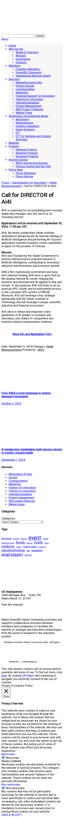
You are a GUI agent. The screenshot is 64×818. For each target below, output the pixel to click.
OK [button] (24, 675)
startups (28, 555)
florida (20, 543)
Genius (29, 543)
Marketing (15, 484)
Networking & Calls (20, 474)
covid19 (16, 539)
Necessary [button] (8, 754)
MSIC (41, 350)
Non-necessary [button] (10, 784)
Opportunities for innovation (29, 182)
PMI (28, 551)
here (4, 675)
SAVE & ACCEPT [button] (11, 815)
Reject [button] (30, 675)
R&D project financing (22, 501)
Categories (8, 518)
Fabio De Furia (7, 543)
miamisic (42, 547)
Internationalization (20, 494)
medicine (8, 546)
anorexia (6, 538)
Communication (18, 481)
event (34, 538)
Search (40, 36)
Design (13, 477)
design (24, 539)
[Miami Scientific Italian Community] (10, 19)
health (38, 543)
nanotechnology (13, 550)
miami (19, 547)
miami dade (30, 546)
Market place (17, 504)
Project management (21, 497)
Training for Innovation (22, 491)
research (36, 550)
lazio (47, 543)
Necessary (12, 757)
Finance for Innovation (22, 487)
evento (45, 539)
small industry (12, 554)
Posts (5, 182)
